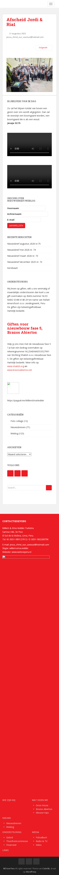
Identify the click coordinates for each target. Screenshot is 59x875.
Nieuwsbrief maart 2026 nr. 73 (22, 255)
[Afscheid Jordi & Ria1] (29, 74)
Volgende (43, 47)
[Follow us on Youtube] (17, 473)
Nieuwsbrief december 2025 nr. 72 (24, 261)
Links (5, 850)
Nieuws (6, 817)
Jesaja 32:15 (13, 123)
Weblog (14, 433)
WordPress (31, 871)
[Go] (49, 487)
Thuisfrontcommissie (17, 841)
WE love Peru (9, 868)
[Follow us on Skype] (24, 473)
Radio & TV (41, 841)
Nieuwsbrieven (18, 427)
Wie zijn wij (8, 800)
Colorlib (46, 868)
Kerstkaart (12, 268)
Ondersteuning (11, 832)
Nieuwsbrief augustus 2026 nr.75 (24, 243)
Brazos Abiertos (44, 809)
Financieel (11, 844)
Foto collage (17, 421)
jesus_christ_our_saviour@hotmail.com (25, 37)
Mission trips (42, 812)
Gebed (9, 837)
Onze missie (42, 805)
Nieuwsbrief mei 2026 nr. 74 (21, 249)
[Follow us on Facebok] (10, 473)
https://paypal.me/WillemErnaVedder (25, 400)
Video (39, 844)
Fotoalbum (41, 837)
